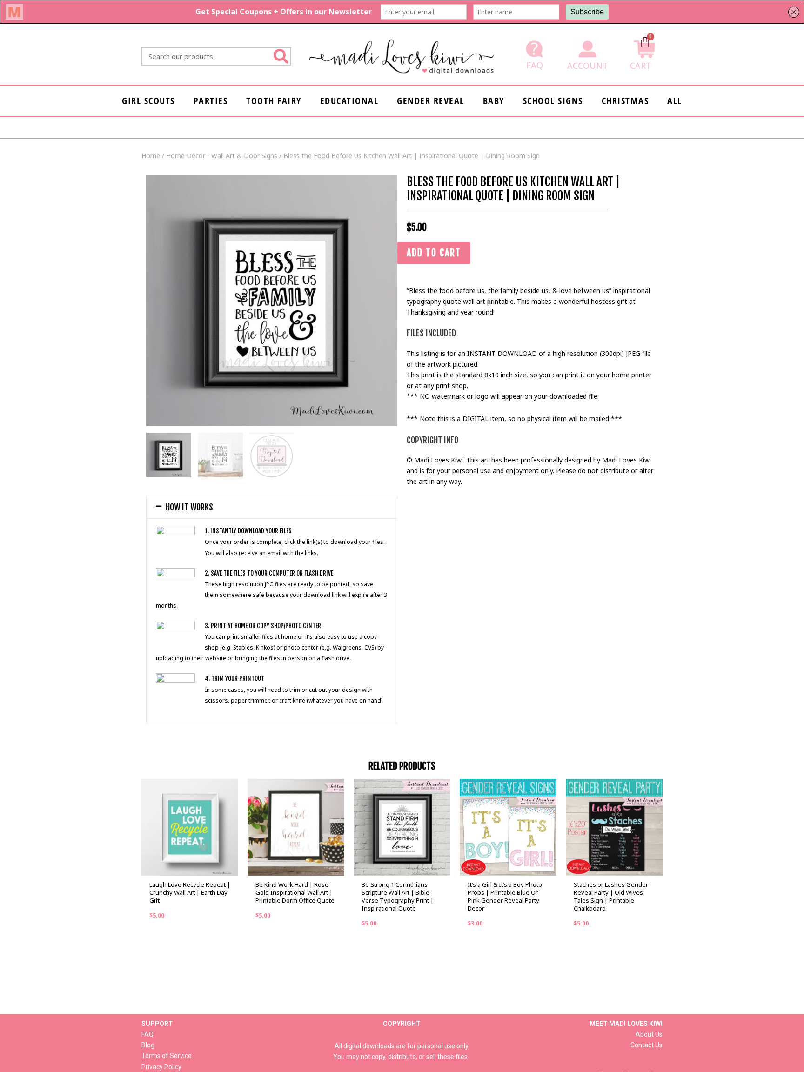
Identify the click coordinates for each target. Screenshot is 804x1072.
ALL (674, 100)
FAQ (534, 65)
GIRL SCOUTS (148, 100)
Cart (640, 65)
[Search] (281, 56)
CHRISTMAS (625, 100)
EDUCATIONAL (349, 100)
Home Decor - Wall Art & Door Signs (221, 155)
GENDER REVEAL (430, 100)
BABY (493, 100)
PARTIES (211, 100)
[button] (272, 507)
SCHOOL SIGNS (553, 100)
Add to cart (434, 253)
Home (150, 155)
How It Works (189, 507)
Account (587, 65)
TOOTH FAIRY (274, 100)
